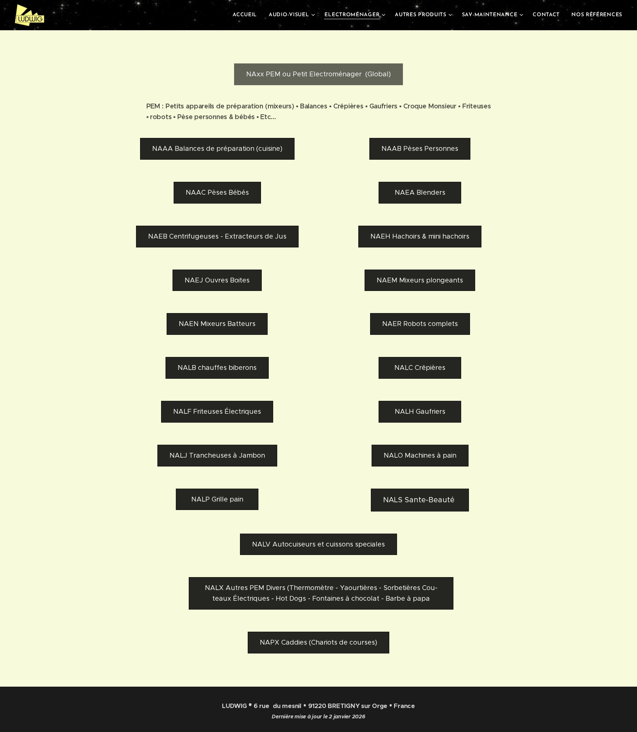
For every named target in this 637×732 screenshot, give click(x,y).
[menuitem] (247, 15)
